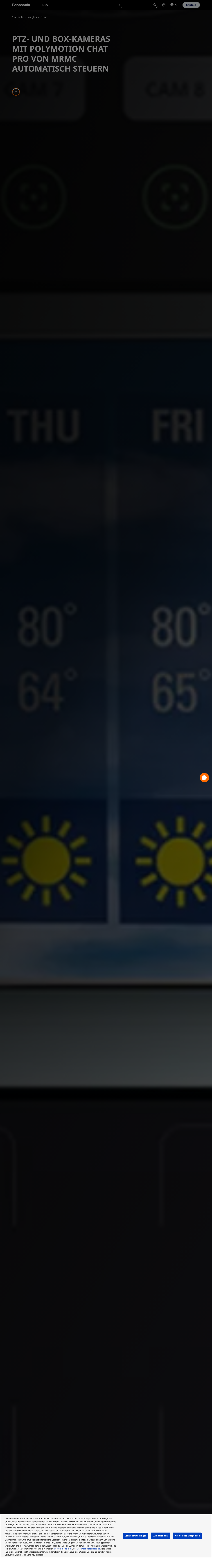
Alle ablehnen (160, 1535)
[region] (106, 1536)
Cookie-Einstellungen (135, 1535)
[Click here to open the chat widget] (204, 777)
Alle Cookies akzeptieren (187, 1535)
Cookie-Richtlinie (62, 1548)
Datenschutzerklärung (88, 1548)
